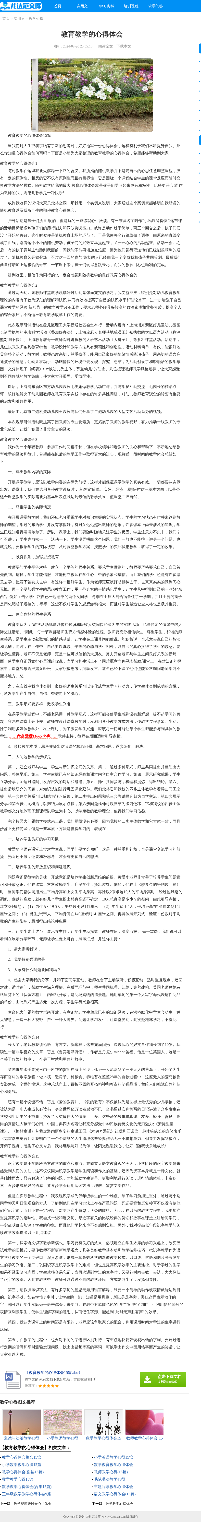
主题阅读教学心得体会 (113, 1487)
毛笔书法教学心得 (109, 1479)
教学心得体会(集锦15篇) (23, 1472)
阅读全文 (105, 46)
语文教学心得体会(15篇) (115, 1494)
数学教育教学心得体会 (113, 1465)
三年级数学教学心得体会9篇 (26, 1494)
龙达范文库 (93, 1516)
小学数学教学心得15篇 (21, 1465)
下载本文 (123, 46)
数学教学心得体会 (119, 1504)
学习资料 (106, 6)
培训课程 (131, 6)
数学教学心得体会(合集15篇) (26, 1487)
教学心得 (36, 19)
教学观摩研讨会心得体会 (32, 1504)
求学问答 (155, 6)
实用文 (82, 6)
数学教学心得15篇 (17, 1479)
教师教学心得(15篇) (111, 1472)
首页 (57, 6)
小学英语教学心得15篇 (113, 1457)
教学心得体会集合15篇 (21, 1457)
